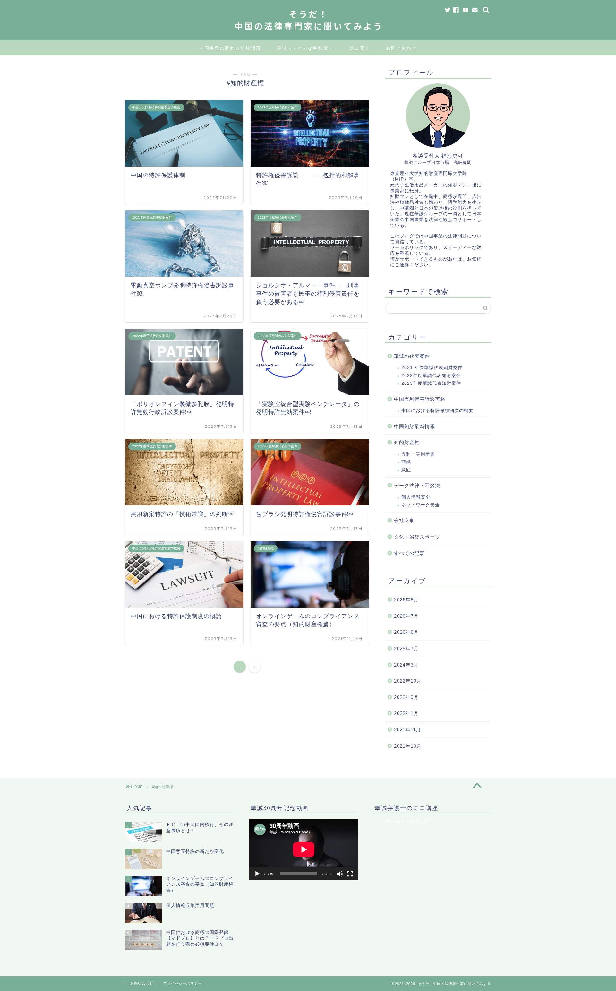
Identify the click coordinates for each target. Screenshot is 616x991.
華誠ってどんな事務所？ (305, 48)
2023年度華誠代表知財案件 (431, 383)
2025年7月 (406, 648)
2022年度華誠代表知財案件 (431, 375)
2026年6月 (406, 632)
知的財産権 (407, 442)
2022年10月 (408, 681)
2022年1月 (406, 713)
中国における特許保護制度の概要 (437, 410)
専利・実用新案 (418, 454)
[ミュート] (340, 874)
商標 (406, 462)
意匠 (406, 470)
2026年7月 (406, 616)
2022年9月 (406, 697)
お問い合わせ (401, 48)
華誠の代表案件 (412, 356)
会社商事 (404, 520)
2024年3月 (406, 665)
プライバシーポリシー (182, 983)
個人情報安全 (415, 497)
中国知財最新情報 (414, 426)
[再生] (257, 874)
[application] (303, 849)
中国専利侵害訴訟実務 (419, 399)
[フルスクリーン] (350, 874)
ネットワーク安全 (420, 505)
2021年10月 (408, 746)
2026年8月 (406, 599)
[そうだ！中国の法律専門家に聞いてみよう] (308, 34)
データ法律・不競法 (417, 485)
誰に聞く (359, 48)
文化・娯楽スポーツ (417, 536)
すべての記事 (409, 553)
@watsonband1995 (408, 821)
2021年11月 (407, 729)
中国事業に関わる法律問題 (230, 48)
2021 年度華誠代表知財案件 (432, 367)
